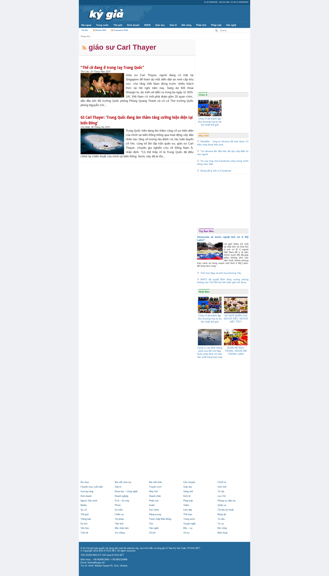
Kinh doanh (133, 25)
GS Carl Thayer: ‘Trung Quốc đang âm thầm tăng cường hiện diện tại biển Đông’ (137, 120)
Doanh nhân (155, 496)
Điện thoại (223, 533)
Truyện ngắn (189, 524)
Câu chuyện (189, 482)
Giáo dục (160, 25)
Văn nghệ (231, 25)
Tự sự (221, 524)
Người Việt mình (89, 501)
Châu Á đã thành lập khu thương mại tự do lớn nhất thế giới (210, 121)
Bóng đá (222, 514)
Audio (152, 505)
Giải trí (173, 25)
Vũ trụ (186, 533)
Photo (118, 505)
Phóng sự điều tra (226, 501)
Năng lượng (155, 514)
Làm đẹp (187, 510)
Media (84, 505)
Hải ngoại (86, 25)
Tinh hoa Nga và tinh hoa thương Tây (220, 273)
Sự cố (84, 510)
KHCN (147, 25)
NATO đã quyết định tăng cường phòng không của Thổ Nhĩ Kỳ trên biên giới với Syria (222, 281)
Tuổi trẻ (84, 533)
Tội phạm (119, 519)
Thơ (151, 524)
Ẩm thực (85, 482)
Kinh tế (186, 496)
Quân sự (222, 505)
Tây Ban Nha (206, 231)
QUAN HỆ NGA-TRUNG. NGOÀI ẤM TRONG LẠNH (236, 350)
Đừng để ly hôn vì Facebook (215, 170)
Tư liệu (221, 519)
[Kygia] (106, 13)
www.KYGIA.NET (115, 555)
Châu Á (203, 94)
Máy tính (204, 135)
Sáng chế (188, 491)
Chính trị (222, 482)
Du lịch (84, 524)
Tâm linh (119, 524)
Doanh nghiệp (121, 496)
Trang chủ (85, 36)
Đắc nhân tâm (122, 528)
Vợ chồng (120, 533)
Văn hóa (85, 528)
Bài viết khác (155, 482)
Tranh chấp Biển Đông (160, 519)
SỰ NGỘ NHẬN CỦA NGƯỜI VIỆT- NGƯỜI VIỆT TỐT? (236, 318)
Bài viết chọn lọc (123, 482)
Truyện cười (155, 487)
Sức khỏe (154, 510)
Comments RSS (121, 30)
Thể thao (187, 514)
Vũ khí (152, 533)
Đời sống (186, 25)
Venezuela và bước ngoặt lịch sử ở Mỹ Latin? (222, 238)
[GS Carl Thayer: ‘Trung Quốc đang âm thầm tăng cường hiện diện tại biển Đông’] (103, 141)
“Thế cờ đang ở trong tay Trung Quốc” (112, 67)
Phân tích (201, 25)
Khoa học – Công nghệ (126, 491)
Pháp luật (216, 25)
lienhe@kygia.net (96, 562)
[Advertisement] (222, 66)
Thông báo (86, 519)
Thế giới (117, 25)
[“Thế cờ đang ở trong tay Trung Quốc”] (103, 85)
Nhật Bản (204, 291)
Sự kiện (119, 510)
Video (186, 505)
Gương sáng (87, 491)
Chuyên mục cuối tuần (92, 487)
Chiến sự (119, 514)
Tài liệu (84, 30)
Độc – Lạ (187, 528)
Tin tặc (221, 491)
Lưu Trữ (222, 496)
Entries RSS (100, 30)
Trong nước (102, 25)
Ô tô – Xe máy (122, 501)
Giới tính (222, 487)
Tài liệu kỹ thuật (226, 510)
